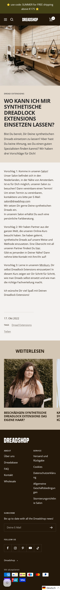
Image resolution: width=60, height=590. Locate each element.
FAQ (6, 468)
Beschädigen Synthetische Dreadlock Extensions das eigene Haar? (25, 416)
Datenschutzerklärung (44, 475)
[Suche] (11, 19)
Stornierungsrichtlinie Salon (44, 500)
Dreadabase (11, 462)
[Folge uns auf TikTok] (38, 548)
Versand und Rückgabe (40, 458)
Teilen (7, 331)
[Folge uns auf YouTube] (30, 548)
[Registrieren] (51, 527)
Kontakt (8, 475)
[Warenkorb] (51, 19)
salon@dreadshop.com (17, 201)
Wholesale (10, 481)
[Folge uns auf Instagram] (15, 548)
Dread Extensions (14, 93)
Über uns (9, 456)
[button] (51, 588)
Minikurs (45, 265)
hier (38, 248)
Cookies (37, 466)
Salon (44, 171)
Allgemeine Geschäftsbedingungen (44, 488)
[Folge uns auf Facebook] (8, 548)
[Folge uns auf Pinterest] (22, 548)
